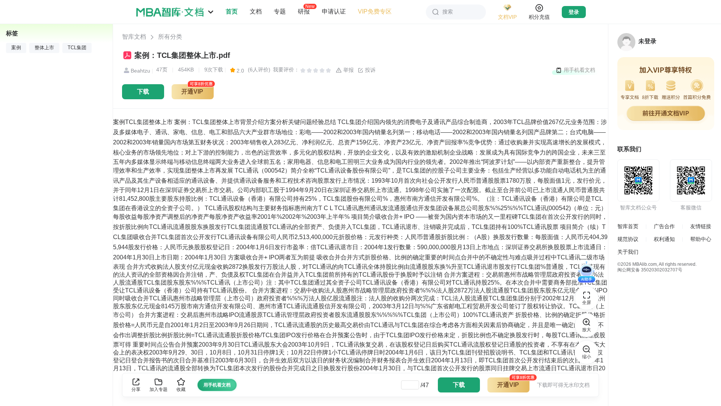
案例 (16, 47)
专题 (280, 11)
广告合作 (664, 226)
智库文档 (134, 36)
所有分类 (170, 36)
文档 (256, 11)
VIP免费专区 (375, 11)
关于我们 (627, 252)
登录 (574, 12)
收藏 (181, 389)
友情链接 (700, 226)
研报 (304, 11)
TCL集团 (77, 47)
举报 (348, 70)
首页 (232, 11)
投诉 (370, 70)
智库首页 (627, 226)
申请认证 (334, 11)
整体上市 (44, 47)
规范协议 (627, 239)
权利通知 (664, 239)
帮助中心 (700, 239)
